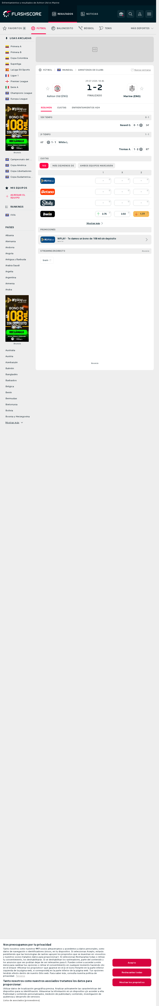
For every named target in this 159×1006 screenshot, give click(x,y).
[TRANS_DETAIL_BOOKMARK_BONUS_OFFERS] (121, 14)
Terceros (20, 976)
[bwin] (47, 214)
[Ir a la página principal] (25, 14)
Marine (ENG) (132, 96)
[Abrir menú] (149, 14)
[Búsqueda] (130, 14)
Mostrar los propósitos (131, 982)
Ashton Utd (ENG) (57, 96)
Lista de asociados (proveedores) (21, 1000)
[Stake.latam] (47, 203)
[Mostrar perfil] (57, 88)
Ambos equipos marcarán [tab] (96, 165)
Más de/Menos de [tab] (63, 165)
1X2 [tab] (44, 165)
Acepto (132, 962)
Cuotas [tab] (61, 107)
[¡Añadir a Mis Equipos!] (48, 88)
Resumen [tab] (46, 107)
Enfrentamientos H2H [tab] (86, 107)
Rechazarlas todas (132, 972)
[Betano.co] (47, 192)
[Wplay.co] (47, 181)
